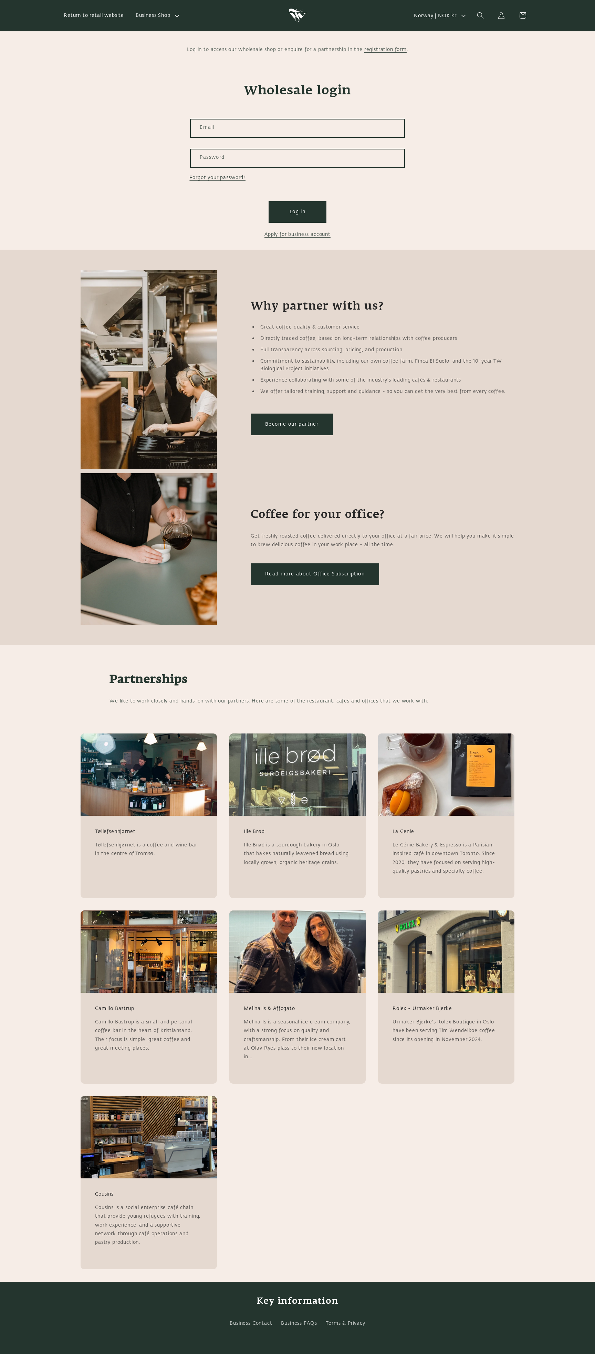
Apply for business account (297, 234)
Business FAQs (299, 1323)
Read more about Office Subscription (315, 574)
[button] (157, 15)
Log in (297, 211)
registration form (385, 49)
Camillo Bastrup (114, 1009)
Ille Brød (254, 832)
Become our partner (292, 424)
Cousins (104, 1194)
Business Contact (251, 1323)
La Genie (403, 832)
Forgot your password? (217, 177)
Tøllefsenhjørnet (115, 832)
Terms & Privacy (345, 1323)
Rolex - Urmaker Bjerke (422, 1009)
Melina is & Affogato (269, 1009)
